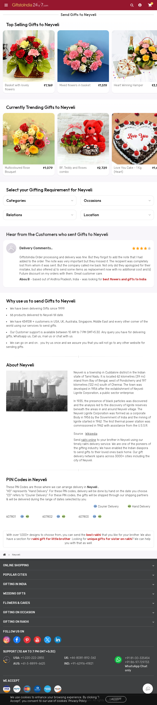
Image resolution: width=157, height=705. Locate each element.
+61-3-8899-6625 (33, 663)
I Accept (115, 699)
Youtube (37, 639)
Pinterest (27, 639)
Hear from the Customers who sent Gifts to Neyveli (57, 234)
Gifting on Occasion (19, 612)
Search (132, 5)
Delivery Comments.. (36, 248)
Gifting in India (15, 584)
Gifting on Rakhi (16, 621)
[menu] (6, 5)
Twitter (47, 639)
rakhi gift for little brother (51, 539)
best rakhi (93, 535)
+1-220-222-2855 (32, 658)
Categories (16, 200)
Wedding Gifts (14, 593)
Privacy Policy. (77, 701)
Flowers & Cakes (16, 603)
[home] (4, 554)
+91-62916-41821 (82, 663)
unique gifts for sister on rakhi (109, 539)
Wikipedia (91, 434)
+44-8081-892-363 (83, 658)
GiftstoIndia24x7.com (30, 5)
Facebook (16, 639)
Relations (14, 214)
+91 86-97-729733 (137, 662)
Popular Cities (15, 575)
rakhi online (88, 440)
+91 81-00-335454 (137, 658)
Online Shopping (16, 565)
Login (140, 5)
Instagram (6, 639)
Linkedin (57, 639)
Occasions (92, 200)
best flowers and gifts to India (124, 279)
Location (91, 214)
